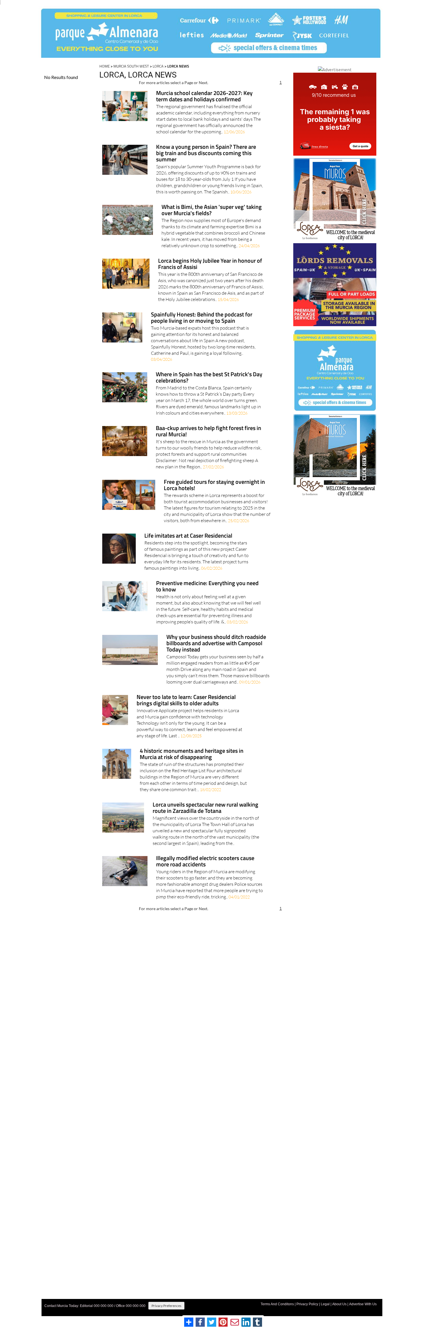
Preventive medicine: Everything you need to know (207, 586)
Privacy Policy (307, 1304)
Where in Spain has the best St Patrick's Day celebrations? (209, 378)
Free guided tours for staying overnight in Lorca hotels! (214, 485)
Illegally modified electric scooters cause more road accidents (205, 861)
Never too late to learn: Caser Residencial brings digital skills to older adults (186, 700)
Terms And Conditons (277, 1304)
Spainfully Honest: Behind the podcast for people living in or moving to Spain (201, 318)
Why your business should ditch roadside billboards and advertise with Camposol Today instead (216, 643)
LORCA (158, 66)
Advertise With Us (363, 1304)
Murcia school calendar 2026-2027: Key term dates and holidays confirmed (204, 96)
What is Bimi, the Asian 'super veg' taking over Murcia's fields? (212, 210)
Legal (325, 1304)
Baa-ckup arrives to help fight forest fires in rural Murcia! (208, 431)
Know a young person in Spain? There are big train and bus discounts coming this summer (206, 153)
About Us (339, 1304)
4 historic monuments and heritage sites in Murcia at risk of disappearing (191, 754)
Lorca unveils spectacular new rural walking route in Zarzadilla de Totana (205, 808)
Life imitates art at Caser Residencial (188, 536)
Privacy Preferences (166, 1306)
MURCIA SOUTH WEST (131, 66)
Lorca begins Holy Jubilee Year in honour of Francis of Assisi (210, 264)
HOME (104, 66)
